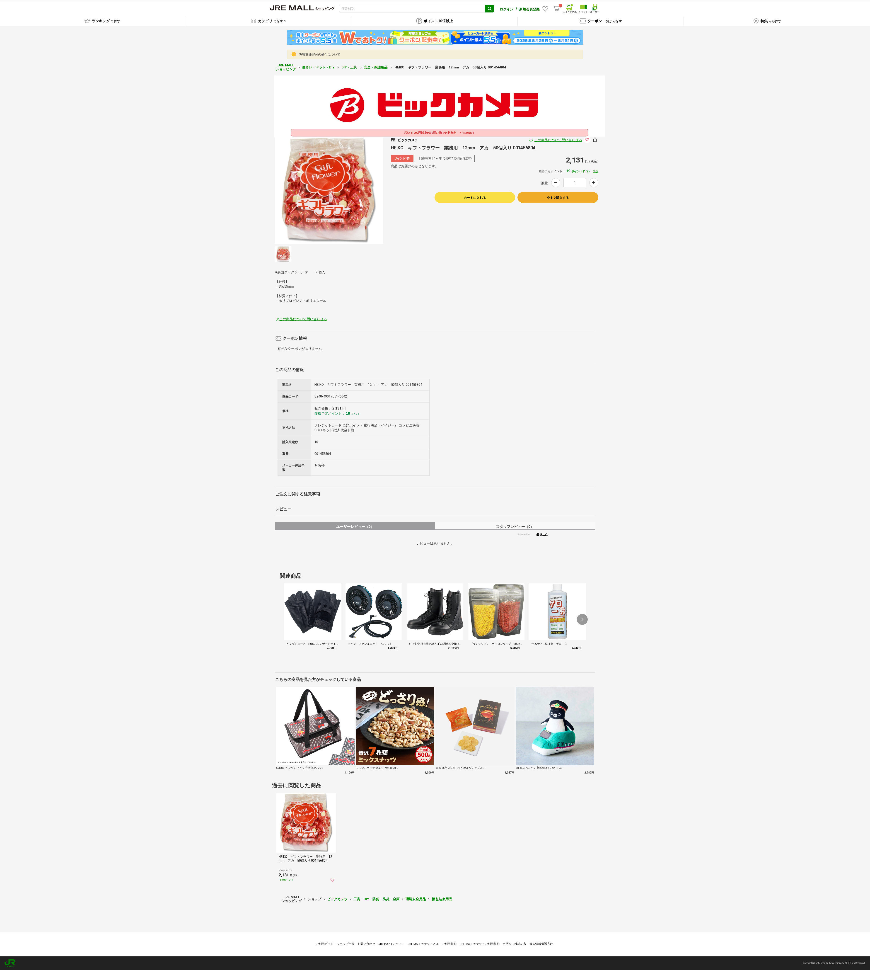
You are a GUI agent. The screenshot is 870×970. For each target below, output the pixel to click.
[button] (582, 619)
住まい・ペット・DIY (319, 67)
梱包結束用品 (442, 899)
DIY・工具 (349, 67)
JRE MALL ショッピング (286, 67)
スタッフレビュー (515, 526)
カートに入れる (475, 197)
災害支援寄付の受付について (319, 54)
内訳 (595, 171)
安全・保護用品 (376, 67)
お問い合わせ (366, 944)
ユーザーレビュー (355, 526)
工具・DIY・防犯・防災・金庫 (376, 899)
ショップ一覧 (345, 944)
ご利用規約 (449, 944)
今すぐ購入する (558, 197)
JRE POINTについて (391, 944)
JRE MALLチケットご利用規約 (480, 944)
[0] (556, 8)
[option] (329, 190)
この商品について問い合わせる (558, 140)
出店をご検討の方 (514, 944)
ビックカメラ (337, 899)
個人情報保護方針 (541, 944)
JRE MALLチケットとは (423, 944)
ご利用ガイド (325, 944)
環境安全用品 (416, 899)
